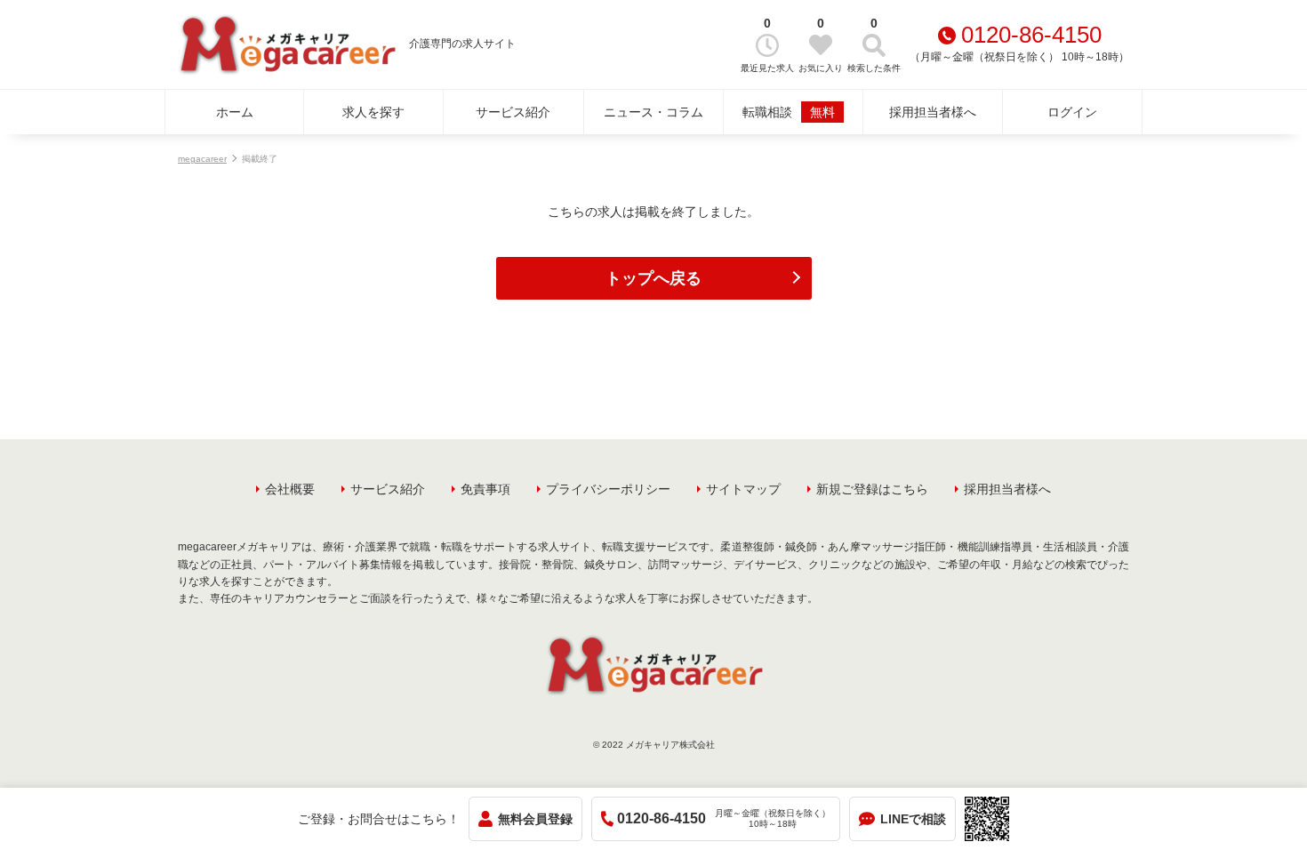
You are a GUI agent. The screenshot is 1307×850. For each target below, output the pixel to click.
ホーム (234, 112)
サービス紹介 (513, 112)
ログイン (1072, 112)
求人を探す (373, 112)
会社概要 (290, 489)
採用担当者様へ (932, 112)
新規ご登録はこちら (872, 489)
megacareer (202, 159)
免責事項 (485, 489)
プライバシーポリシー (608, 489)
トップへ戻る (653, 278)
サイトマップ (743, 489)
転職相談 (788, 112)
